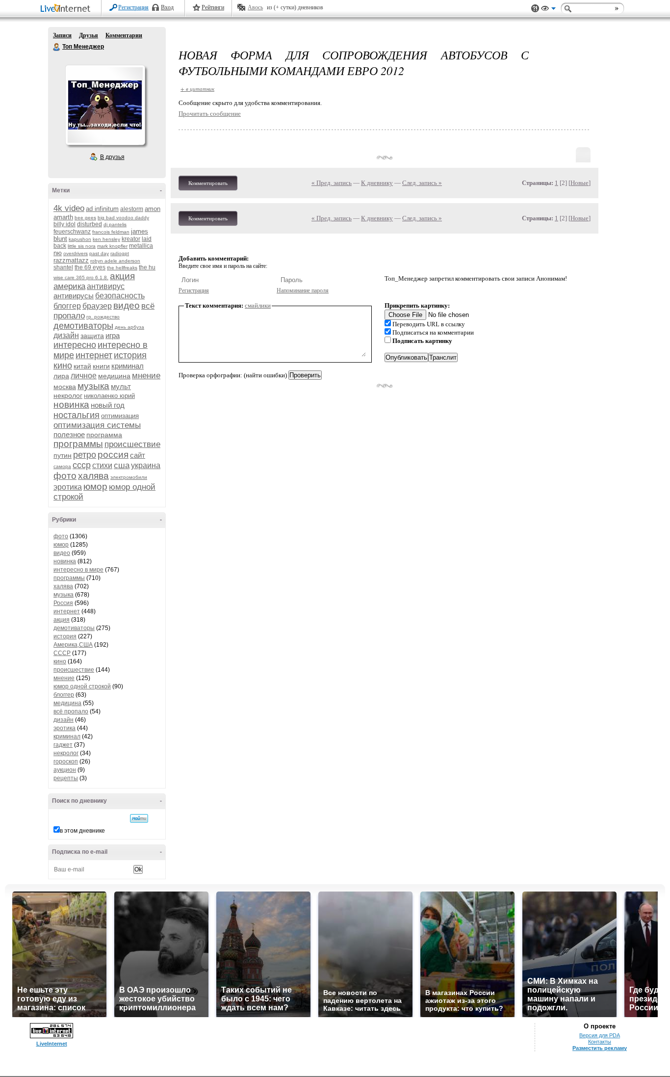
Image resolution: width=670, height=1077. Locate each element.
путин (62, 455)
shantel (63, 267)
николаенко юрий (109, 395)
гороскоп (65, 761)
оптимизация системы (97, 425)
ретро (84, 455)
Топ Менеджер (57, 47)
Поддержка (535, 8)
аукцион (64, 769)
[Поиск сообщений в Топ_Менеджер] (139, 818)
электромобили (128, 477)
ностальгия (76, 415)
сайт (137, 455)
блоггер (67, 306)
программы (78, 444)
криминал (127, 366)
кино (62, 365)
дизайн (66, 335)
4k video (68, 208)
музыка (93, 386)
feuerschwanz (72, 231)
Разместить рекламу (599, 1048)
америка (69, 286)
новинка (71, 404)
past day (99, 253)
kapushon (80, 239)
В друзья (112, 157)
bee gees (85, 217)
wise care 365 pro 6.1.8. (80, 277)
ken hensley (106, 239)
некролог (67, 395)
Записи (62, 35)
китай (82, 366)
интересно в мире (78, 569)
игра (112, 335)
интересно (74, 345)
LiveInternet (67, 9)
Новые (579, 182)
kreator (131, 239)
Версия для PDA (599, 1035)
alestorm (131, 209)
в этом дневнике (82, 830)
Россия (63, 603)
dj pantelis (115, 224)
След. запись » (422, 182)
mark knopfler (112, 246)
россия (113, 454)
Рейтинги (213, 7)
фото (65, 476)
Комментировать (208, 183)
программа (104, 435)
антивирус (106, 286)
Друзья (88, 35)
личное (84, 375)
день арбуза (129, 327)
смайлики (258, 305)
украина (145, 465)
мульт (121, 386)
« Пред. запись (331, 182)
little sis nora (82, 246)
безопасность (120, 295)
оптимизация (120, 416)
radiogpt (119, 253)
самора (62, 466)
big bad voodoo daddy (123, 217)
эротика (67, 487)
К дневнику (377, 182)
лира (61, 376)
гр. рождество (103, 316)
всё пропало (70, 711)
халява (93, 476)
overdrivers (75, 253)
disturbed (89, 224)
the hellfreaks (122, 267)
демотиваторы (83, 326)
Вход (167, 7)
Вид (548, 10)
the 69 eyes (90, 267)
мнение (146, 375)
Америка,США (73, 644)
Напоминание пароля (303, 290)
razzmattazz (71, 260)
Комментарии (123, 35)
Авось (255, 7)
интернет (94, 355)
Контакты (599, 1042)
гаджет (63, 744)
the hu (147, 267)
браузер (97, 306)
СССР (62, 653)
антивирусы (73, 295)
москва (64, 387)
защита (92, 336)
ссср (82, 465)
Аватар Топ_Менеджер (105, 105)
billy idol (64, 224)
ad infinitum (102, 208)
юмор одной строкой (82, 686)
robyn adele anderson (115, 260)
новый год (108, 405)
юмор (95, 486)
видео (126, 305)
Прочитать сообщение (210, 113)
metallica (141, 245)
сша (121, 465)
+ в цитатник (197, 88)
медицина (114, 376)
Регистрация (133, 7)
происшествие (132, 444)
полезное (69, 434)
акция (122, 276)
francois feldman (110, 232)
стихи (102, 465)
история (130, 355)
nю (57, 253)
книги (101, 366)
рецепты (65, 778)
